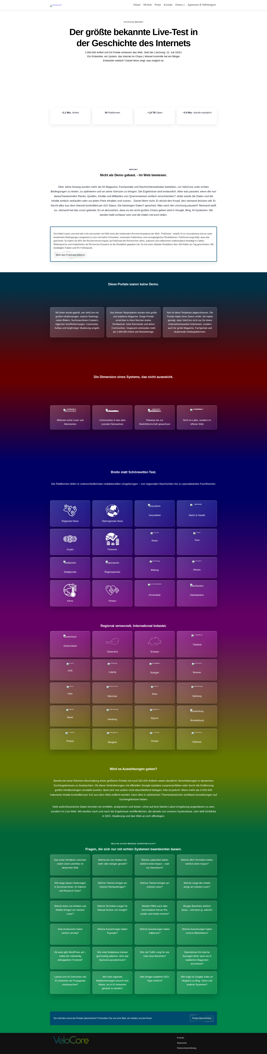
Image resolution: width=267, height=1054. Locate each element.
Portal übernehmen (201, 1018)
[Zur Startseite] (56, 4)
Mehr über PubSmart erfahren (70, 255)
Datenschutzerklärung (186, 1048)
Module (147, 4)
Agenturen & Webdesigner (201, 4)
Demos (179, 4)
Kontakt (168, 4)
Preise (158, 4)
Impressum (182, 1043)
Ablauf (136, 4)
